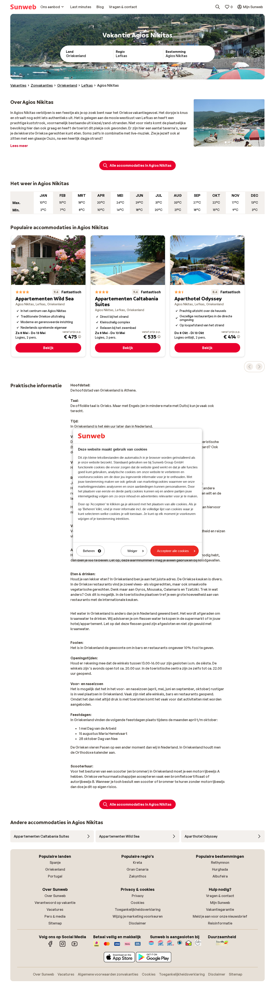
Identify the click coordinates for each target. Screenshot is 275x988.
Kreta (137, 862)
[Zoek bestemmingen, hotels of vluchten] (217, 7)
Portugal (55, 876)
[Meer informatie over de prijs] (79, 336)
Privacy (138, 896)
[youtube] (74, 946)
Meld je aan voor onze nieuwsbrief (220, 916)
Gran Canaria (137, 869)
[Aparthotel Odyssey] (207, 296)
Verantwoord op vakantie (55, 902)
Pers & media (55, 916)
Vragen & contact (220, 896)
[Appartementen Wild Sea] (48, 296)
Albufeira (220, 876)
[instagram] (62, 946)
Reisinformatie (220, 923)
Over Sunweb (55, 896)
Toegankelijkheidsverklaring (137, 909)
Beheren (89, 551)
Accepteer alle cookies (173, 551)
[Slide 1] (225, 142)
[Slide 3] (232, 142)
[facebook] (50, 946)
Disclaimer (137, 923)
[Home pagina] (23, 6)
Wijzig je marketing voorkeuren (138, 916)
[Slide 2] (229, 142)
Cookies (137, 902)
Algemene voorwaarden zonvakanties (108, 974)
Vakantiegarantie (220, 909)
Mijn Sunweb (220, 902)
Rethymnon (220, 862)
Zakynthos (137, 876)
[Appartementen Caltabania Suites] (128, 296)
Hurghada (220, 869)
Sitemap (55, 923)
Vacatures (55, 909)
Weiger (132, 551)
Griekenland (55, 869)
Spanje (55, 862)
